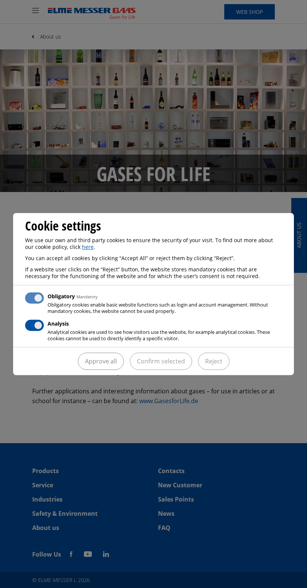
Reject (213, 361)
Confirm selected (161, 361)
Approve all (101, 361)
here (88, 246)
